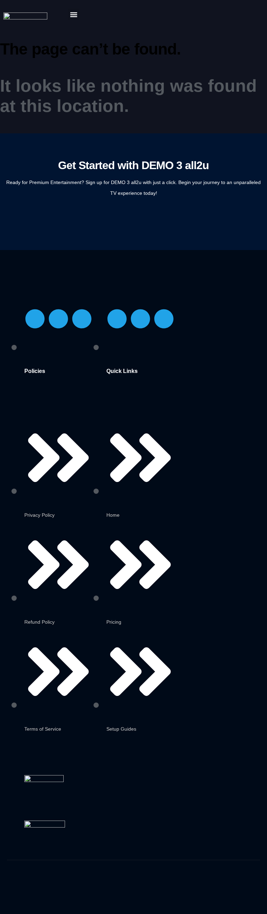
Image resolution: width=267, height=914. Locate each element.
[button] (73, 14)
